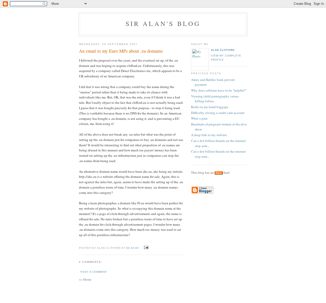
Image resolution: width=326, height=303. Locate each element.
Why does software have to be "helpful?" (219, 90)
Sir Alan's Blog (163, 23)
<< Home (85, 279)
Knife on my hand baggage (209, 107)
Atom (218, 172)
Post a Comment (93, 271)
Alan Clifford (223, 50)
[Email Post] (145, 247)
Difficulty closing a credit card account (217, 112)
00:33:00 (132, 248)
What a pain (199, 118)
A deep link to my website (209, 135)
